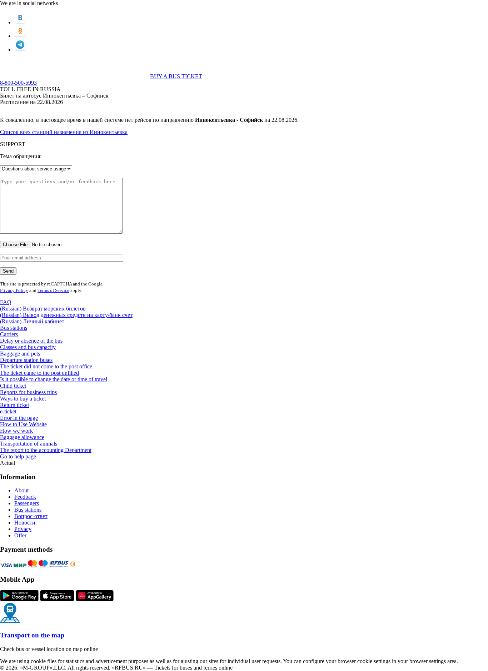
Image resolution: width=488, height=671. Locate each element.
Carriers (9, 334)
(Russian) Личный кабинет (32, 321)
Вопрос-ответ (31, 516)
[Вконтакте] (20, 22)
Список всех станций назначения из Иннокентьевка (64, 132)
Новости (24, 523)
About (21, 490)
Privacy (22, 529)
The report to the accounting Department (45, 450)
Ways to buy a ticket (23, 399)
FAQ (5, 302)
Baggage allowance (22, 437)
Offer (20, 535)
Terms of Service (53, 290)
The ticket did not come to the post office (46, 366)
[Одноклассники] (20, 36)
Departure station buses (26, 360)
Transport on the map (32, 635)
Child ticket (13, 386)
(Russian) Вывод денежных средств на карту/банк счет (66, 315)
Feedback (25, 497)
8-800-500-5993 (18, 83)
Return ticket (14, 405)
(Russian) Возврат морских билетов (43, 308)
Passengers (26, 503)
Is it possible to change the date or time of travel (53, 379)
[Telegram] (20, 49)
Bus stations (13, 328)
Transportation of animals (28, 444)
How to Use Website (23, 424)
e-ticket (8, 411)
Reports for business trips (28, 392)
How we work (16, 431)
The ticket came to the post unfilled (39, 373)
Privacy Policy (14, 290)
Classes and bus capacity (28, 347)
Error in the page (19, 418)
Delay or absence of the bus (31, 341)
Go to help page (18, 456)
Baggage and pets (20, 354)
